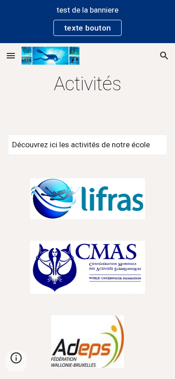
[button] (11, 55)
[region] (87, 21)
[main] (87, 83)
